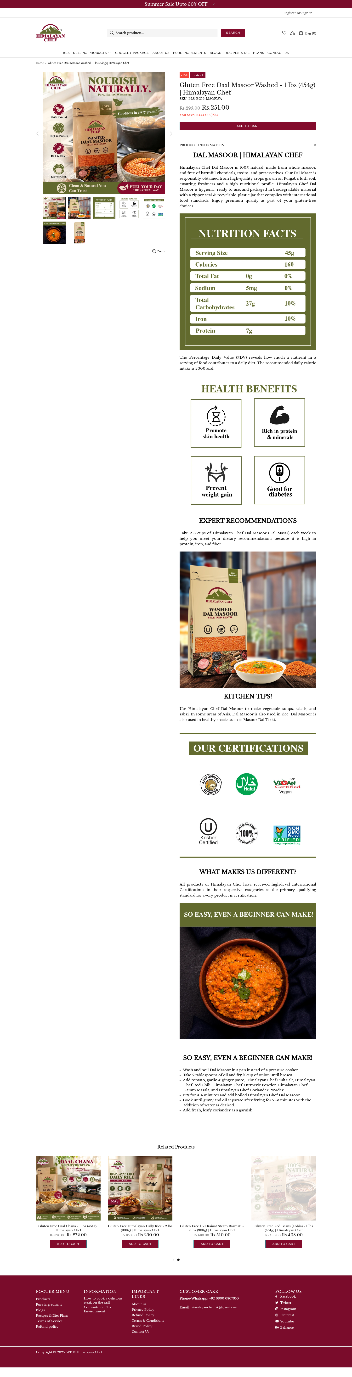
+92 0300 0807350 (224, 1298)
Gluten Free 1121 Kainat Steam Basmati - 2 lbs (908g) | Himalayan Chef (212, 1228)
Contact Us (140, 1332)
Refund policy (47, 1327)
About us (139, 1304)
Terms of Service (49, 1321)
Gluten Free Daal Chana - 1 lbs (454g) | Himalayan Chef (68, 1228)
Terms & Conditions (148, 1321)
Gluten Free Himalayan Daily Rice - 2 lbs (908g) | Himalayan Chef (140, 1228)
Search (233, 32)
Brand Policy (142, 1326)
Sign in (306, 13)
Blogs (40, 1310)
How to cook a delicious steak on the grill (103, 1300)
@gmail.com (214, 1307)
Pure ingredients (49, 1305)
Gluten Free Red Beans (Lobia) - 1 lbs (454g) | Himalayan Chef (284, 1228)
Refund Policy (143, 1315)
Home (40, 63)
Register (289, 13)
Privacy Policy (143, 1310)
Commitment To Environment (97, 1309)
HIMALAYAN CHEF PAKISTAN (50, 32)
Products (43, 1299)
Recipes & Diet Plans (52, 1316)
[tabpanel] (212, 1206)
